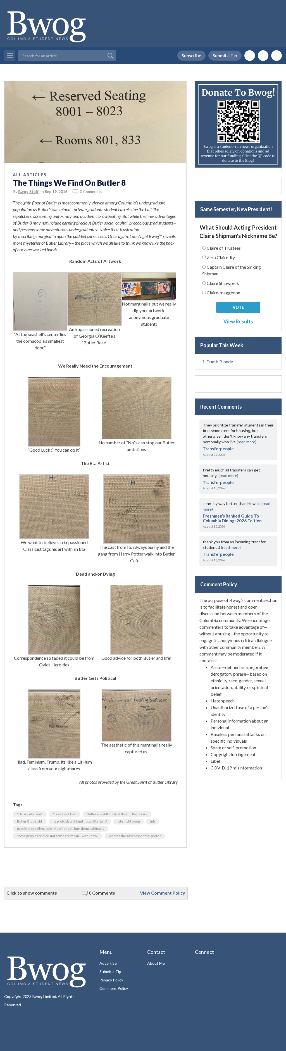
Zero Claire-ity (221, 257)
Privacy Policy (111, 980)
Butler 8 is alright (29, 821)
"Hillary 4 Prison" (29, 814)
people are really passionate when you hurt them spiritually (60, 828)
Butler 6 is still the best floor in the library (117, 814)
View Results (238, 321)
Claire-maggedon (223, 292)
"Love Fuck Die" (64, 814)
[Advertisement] (95, 867)
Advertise (108, 963)
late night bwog (129, 821)
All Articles (30, 174)
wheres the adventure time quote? (135, 836)
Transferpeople (218, 448)
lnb (152, 821)
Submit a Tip (225, 55)
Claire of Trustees (224, 248)
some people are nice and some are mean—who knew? (57, 836)
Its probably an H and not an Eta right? (80, 821)
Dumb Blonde (219, 361)
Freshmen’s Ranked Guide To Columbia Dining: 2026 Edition (232, 518)
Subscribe (191, 55)
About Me (156, 963)
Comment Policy (113, 988)
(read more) (246, 441)
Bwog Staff (28, 191)
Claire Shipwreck (223, 283)
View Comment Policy (162, 892)
